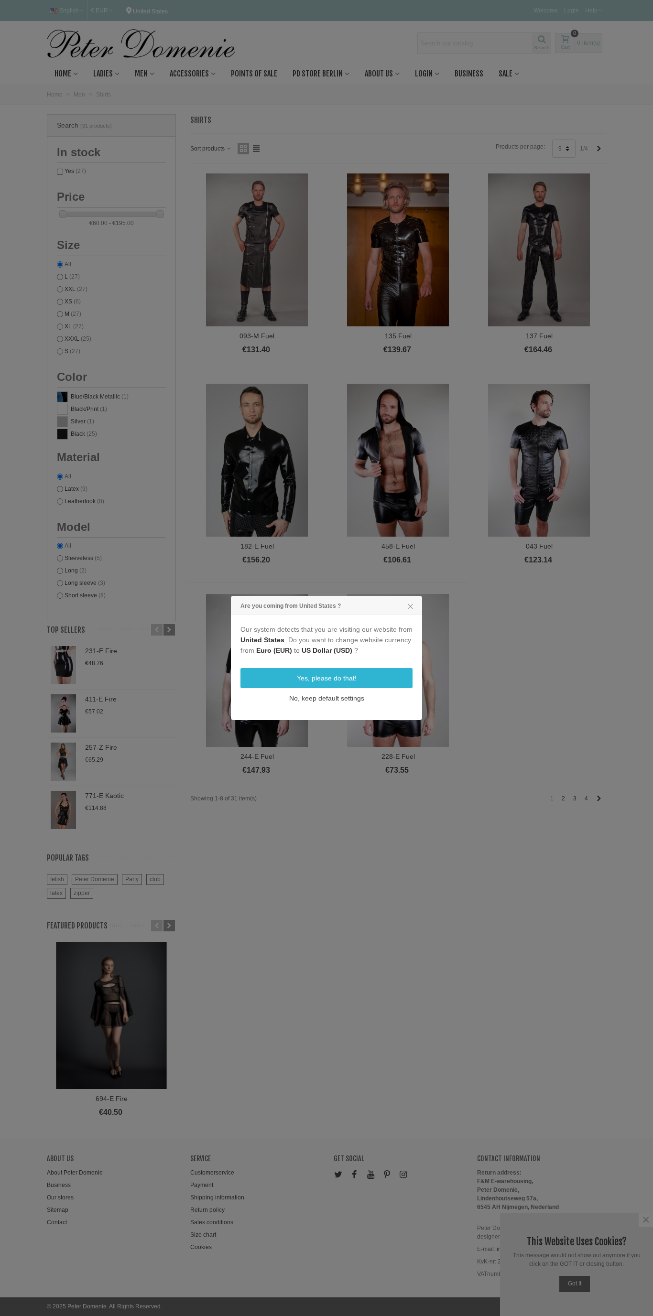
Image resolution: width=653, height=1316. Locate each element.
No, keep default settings (326, 698)
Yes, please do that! (327, 678)
